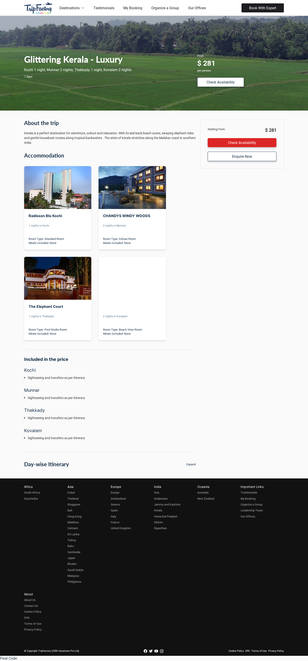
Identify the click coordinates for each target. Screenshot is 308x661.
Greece (115, 504)
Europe (115, 492)
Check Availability (221, 82)
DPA (27, 618)
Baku (70, 546)
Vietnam (72, 528)
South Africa (32, 492)
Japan (71, 558)
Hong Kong (74, 516)
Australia (203, 492)
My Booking (132, 7)
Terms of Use (32, 624)
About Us (30, 600)
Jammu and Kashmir (167, 504)
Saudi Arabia (75, 570)
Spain (114, 510)
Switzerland (118, 498)
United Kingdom (121, 528)
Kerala (158, 510)
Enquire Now (242, 156)
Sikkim (158, 522)
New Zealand (205, 498)
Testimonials (104, 7)
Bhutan (71, 564)
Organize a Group (165, 7)
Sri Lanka (73, 534)
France (115, 522)
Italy (113, 516)
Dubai (71, 492)
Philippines (74, 582)
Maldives (73, 522)
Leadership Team (252, 510)
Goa (156, 492)
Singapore (73, 504)
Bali (69, 510)
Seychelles (31, 498)
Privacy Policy (33, 629)
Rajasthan (160, 528)
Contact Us (31, 606)
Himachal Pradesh (165, 516)
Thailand (72, 498)
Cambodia (73, 552)
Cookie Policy (32, 612)
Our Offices (197, 7)
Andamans (161, 498)
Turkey (71, 540)
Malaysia (73, 576)
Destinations (70, 7)
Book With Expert (262, 7)
